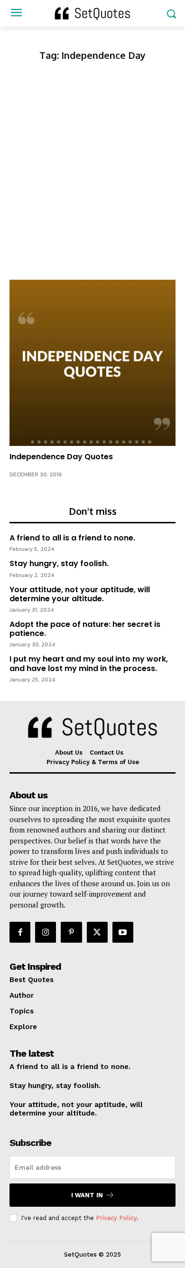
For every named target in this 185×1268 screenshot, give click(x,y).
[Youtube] (122, 932)
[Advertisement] (92, 182)
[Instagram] (45, 932)
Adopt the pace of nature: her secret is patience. (84, 629)
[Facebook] (19, 932)
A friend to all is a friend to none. (72, 537)
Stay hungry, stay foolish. (59, 563)
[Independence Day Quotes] (92, 363)
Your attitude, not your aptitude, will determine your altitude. (79, 594)
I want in (87, 1195)
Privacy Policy (116, 1217)
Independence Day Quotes (61, 456)
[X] (97, 932)
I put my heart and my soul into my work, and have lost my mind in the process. (88, 663)
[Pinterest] (71, 932)
